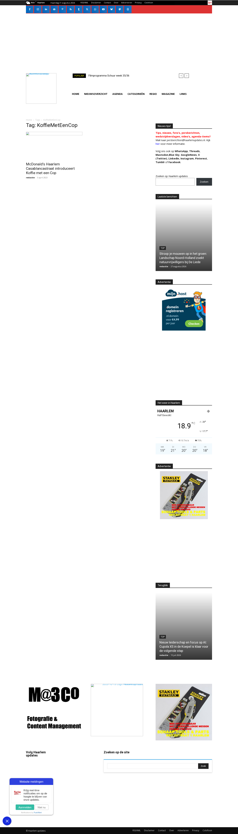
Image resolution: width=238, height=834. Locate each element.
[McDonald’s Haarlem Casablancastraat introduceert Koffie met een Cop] (54, 146)
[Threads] (128, 9)
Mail (77, 761)
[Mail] (54, 9)
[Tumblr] (78, 9)
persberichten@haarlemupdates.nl (186, 140)
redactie (30, 177)
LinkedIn (173, 158)
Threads (194, 151)
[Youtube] (103, 9)
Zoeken (204, 181)
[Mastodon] (119, 9)
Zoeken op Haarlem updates (172, 176)
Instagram (41, 777)
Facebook (41, 767)
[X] (87, 9)
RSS (77, 781)
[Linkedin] (46, 9)
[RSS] (70, 9)
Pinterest (201, 158)
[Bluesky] (111, 9)
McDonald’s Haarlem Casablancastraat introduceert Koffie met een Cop (50, 168)
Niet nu (42, 807)
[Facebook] (29, 9)
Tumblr (78, 792)
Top (164, 248)
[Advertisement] (119, 39)
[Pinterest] (62, 9)
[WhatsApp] (95, 9)
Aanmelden (24, 807)
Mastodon (41, 817)
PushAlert (38, 812)
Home (29, 119)
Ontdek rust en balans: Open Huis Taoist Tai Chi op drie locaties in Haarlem (183, 258)
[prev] (181, 76)
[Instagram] (37, 9)
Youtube (79, 812)
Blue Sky (174, 154)
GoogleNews (189, 154)
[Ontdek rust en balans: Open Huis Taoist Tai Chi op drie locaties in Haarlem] (184, 237)
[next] (187, 76)
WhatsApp (181, 151)
